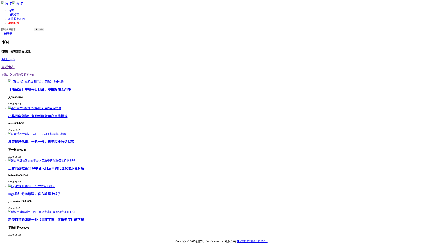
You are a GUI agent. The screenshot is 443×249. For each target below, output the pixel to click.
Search (39, 29)
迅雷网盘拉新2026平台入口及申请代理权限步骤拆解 (46, 168)
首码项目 (13, 14)
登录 (9, 33)
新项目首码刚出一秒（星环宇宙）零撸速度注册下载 (46, 220)
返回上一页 (8, 59)
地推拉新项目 (16, 18)
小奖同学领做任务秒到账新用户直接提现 (37, 116)
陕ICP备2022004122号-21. (252, 241)
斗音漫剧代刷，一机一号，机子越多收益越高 (41, 142)
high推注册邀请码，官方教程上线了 (34, 194)
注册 (4, 33)
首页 (11, 10)
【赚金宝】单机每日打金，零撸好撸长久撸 (39, 89)
